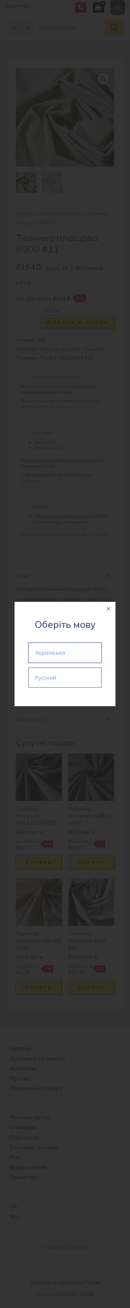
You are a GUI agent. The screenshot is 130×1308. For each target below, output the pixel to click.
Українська (50, 652)
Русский (45, 677)
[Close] (108, 609)
